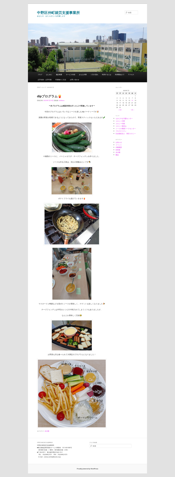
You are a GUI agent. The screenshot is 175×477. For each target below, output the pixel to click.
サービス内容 (70, 74)
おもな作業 (83, 74)
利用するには (106, 74)
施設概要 (59, 74)
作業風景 (119, 147)
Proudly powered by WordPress (87, 469)
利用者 (118, 150)
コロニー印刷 (120, 123)
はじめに (49, 74)
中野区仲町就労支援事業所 (58, 12)
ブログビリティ (121, 131)
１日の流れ (94, 74)
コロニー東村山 (121, 126)
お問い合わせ (74, 79)
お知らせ (119, 142)
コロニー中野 (120, 121)
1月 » (132, 110)
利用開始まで (119, 74)
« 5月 (120, 110)
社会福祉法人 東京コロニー (126, 133)
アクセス (131, 74)
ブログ (40, 74)
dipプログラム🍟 (49, 96)
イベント (119, 145)
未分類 (47, 431)
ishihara (61, 100)
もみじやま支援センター (124, 118)
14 (132, 100)
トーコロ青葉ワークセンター (126, 128)
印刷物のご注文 (60, 79)
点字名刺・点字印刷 (45, 79)
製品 (117, 155)
